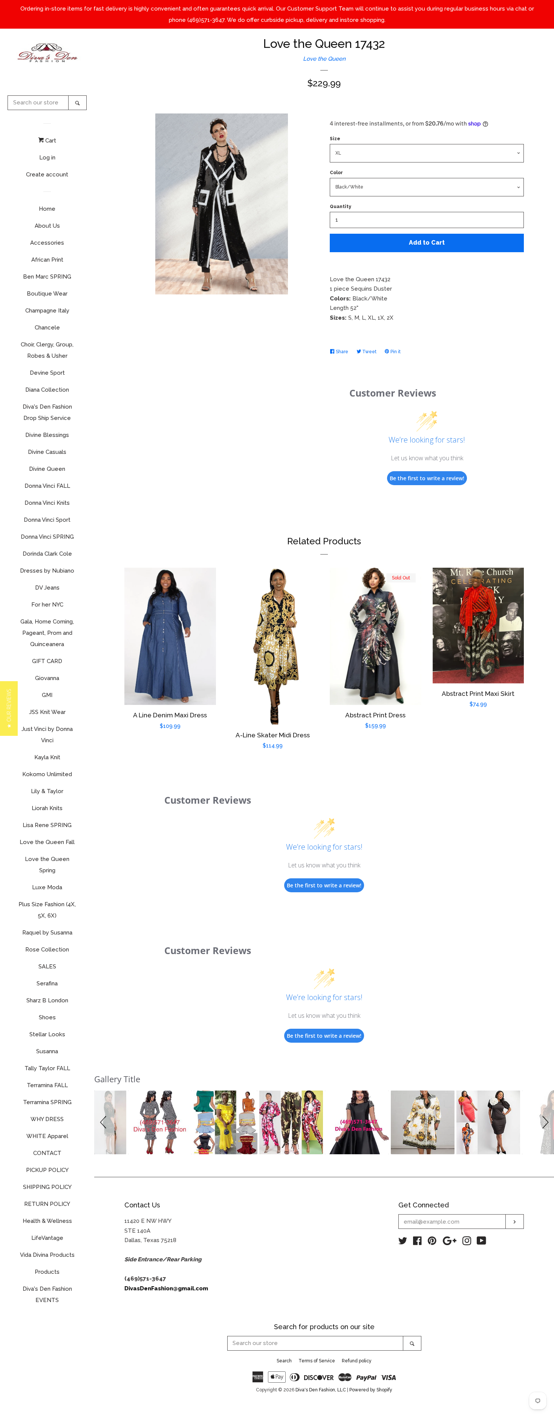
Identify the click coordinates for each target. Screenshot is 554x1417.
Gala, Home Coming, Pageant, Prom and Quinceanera (47, 633)
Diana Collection (47, 389)
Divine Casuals (47, 452)
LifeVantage (47, 1238)
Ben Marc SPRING (47, 276)
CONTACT (47, 1153)
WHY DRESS (47, 1119)
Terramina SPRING (47, 1102)
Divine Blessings (47, 435)
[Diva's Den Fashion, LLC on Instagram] (466, 1242)
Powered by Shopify (370, 1389)
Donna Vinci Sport (47, 519)
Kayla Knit (47, 757)
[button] (104, 1122)
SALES (47, 966)
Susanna (47, 1051)
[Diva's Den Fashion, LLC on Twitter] (402, 1242)
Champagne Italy (47, 310)
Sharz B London (47, 1000)
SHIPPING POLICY (47, 1187)
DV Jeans (47, 587)
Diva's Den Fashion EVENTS (47, 1294)
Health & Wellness (47, 1221)
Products (47, 1271)
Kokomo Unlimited (47, 774)
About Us (47, 225)
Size (335, 138)
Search (284, 1360)
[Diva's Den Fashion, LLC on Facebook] (417, 1242)
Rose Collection (47, 949)
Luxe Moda (47, 887)
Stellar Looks (47, 1034)
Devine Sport (47, 372)
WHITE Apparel (47, 1136)
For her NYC (47, 604)
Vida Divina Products (47, 1255)
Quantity (340, 206)
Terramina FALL (47, 1085)
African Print (47, 259)
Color (336, 172)
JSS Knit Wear (47, 712)
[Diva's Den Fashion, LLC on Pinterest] (432, 1242)
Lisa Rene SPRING (47, 825)
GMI (47, 695)
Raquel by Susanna (47, 932)
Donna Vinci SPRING (47, 536)
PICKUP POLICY (47, 1170)
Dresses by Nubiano (47, 570)
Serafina (47, 983)
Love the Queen (324, 58)
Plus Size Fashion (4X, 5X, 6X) (47, 910)
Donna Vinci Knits (47, 502)
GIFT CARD (47, 661)
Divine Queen (47, 469)
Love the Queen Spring (47, 865)
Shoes (47, 1017)
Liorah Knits (47, 808)
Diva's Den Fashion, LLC (320, 1389)
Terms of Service (316, 1360)
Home (47, 208)
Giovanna (47, 678)
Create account (47, 174)
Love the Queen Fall (47, 842)
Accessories (47, 242)
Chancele (47, 327)
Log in (47, 157)
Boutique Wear (47, 293)
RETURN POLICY (47, 1204)
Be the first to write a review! (427, 478)
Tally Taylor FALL (47, 1068)
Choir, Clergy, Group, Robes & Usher (47, 350)
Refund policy (357, 1360)
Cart (50, 140)
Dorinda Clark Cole (47, 553)
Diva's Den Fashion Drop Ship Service (47, 412)
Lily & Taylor (47, 791)
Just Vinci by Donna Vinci (47, 735)
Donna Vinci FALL (47, 486)
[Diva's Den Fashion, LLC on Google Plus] (449, 1242)
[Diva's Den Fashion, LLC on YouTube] (481, 1242)
